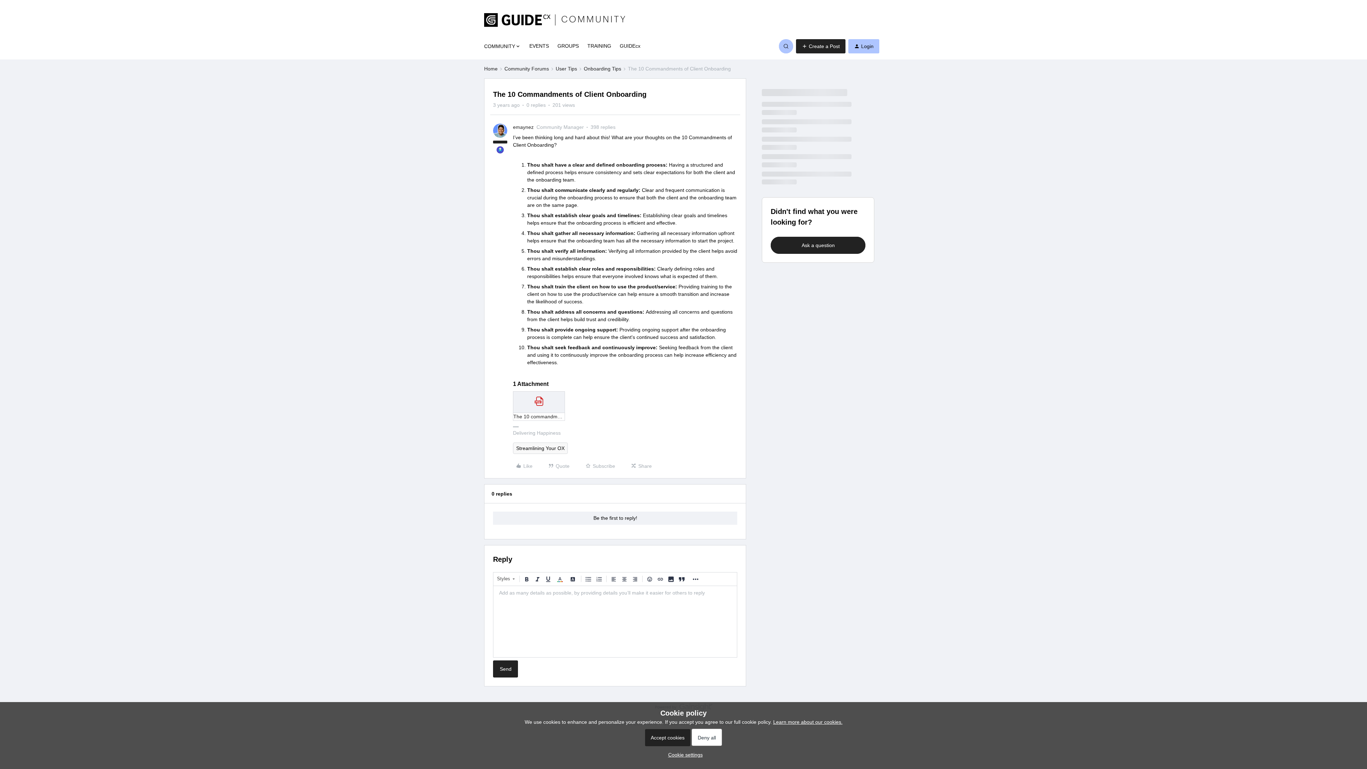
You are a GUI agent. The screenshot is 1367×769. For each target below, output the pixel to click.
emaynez (523, 127)
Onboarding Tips (602, 69)
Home (491, 69)
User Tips (566, 69)
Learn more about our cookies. (808, 722)
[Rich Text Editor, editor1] (615, 621)
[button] (820, 46)
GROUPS (568, 46)
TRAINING (599, 46)
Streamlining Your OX (540, 448)
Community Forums (526, 69)
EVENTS (539, 46)
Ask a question (818, 245)
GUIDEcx (630, 46)
